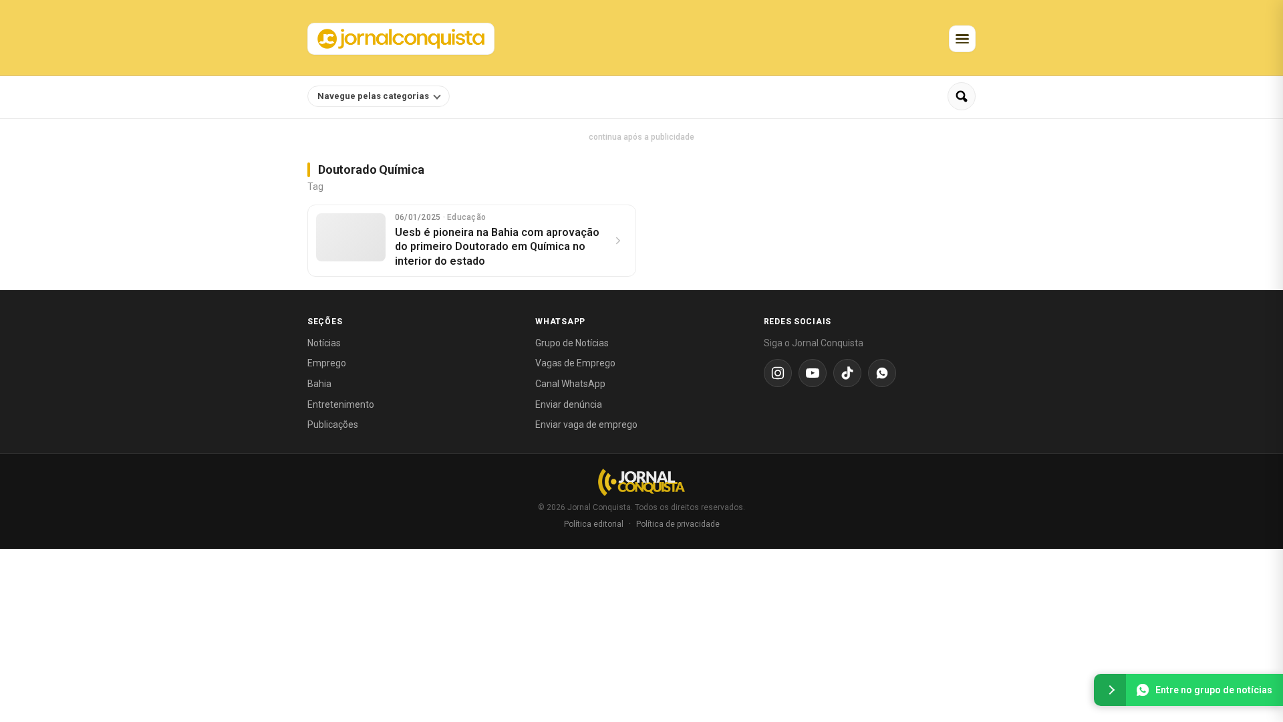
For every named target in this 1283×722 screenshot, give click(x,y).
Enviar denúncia (568, 404)
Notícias (324, 343)
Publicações (332, 424)
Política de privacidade (678, 524)
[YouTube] (813, 373)
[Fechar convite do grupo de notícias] (1110, 690)
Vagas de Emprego (575, 363)
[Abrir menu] (962, 38)
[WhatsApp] (882, 373)
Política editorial (593, 524)
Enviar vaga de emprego (586, 424)
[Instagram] (778, 373)
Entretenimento (340, 404)
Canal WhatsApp (570, 383)
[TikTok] (847, 373)
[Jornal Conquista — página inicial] (641, 482)
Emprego (326, 363)
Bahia (319, 383)
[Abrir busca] (961, 96)
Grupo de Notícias (572, 343)
